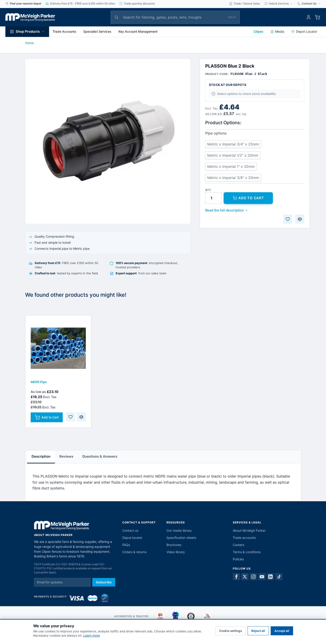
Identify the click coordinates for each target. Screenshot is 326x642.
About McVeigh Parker (249, 530)
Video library (175, 552)
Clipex (258, 31)
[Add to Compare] (299, 219)
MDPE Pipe (39, 382)
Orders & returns (134, 552)
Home (29, 43)
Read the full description (224, 210)
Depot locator (132, 538)
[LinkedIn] (270, 576)
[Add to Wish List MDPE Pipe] (70, 416)
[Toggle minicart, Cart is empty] (317, 17)
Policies (238, 559)
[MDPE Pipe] (58, 348)
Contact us (130, 530)
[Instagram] (253, 576)
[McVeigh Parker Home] (30, 17)
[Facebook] (236, 576)
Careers (238, 545)
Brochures (173, 545)
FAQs (126, 545)
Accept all (281, 631)
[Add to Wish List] (287, 219)
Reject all (258, 631)
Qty (208, 190)
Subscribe (104, 582)
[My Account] (308, 17)
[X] (244, 576)
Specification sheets (181, 538)
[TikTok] (279, 576)
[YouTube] (262, 576)
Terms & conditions (247, 552)
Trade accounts (244, 538)
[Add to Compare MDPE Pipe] (81, 416)
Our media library (179, 530)
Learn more (91, 635)
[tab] (41, 456)
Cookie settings (230, 631)
